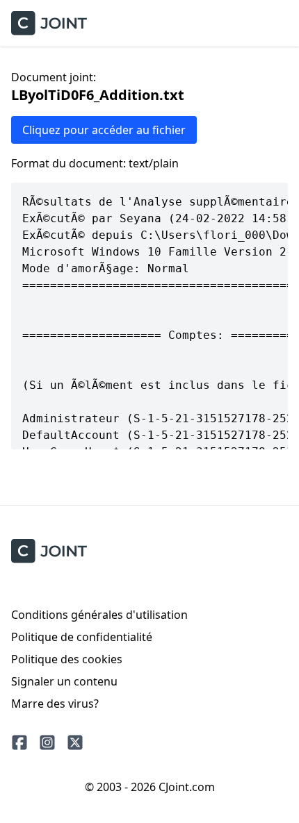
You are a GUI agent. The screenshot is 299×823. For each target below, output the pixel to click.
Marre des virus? (55, 703)
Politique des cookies (66, 659)
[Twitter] (75, 742)
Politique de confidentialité (81, 637)
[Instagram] (47, 742)
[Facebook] (19, 742)
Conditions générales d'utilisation (99, 614)
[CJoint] (49, 551)
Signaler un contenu (64, 681)
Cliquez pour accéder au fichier (104, 130)
